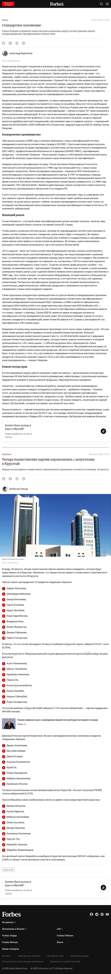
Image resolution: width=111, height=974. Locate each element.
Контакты (6, 956)
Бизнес (5, 20)
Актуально (6, 454)
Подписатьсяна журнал (8, 4)
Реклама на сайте (55, 956)
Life (59, 929)
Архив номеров (10, 948)
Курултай (8, 870)
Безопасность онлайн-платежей (65, 961)
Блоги (60, 942)
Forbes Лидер (9, 935)
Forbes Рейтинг (65, 935)
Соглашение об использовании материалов (22, 961)
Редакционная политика (29, 956)
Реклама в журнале (80, 956)
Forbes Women (10, 942)
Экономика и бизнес (13, 929)
